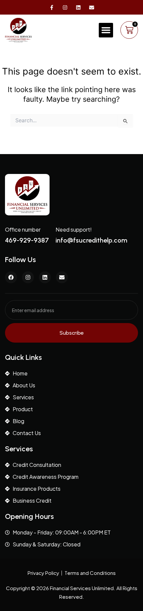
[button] (106, 30)
